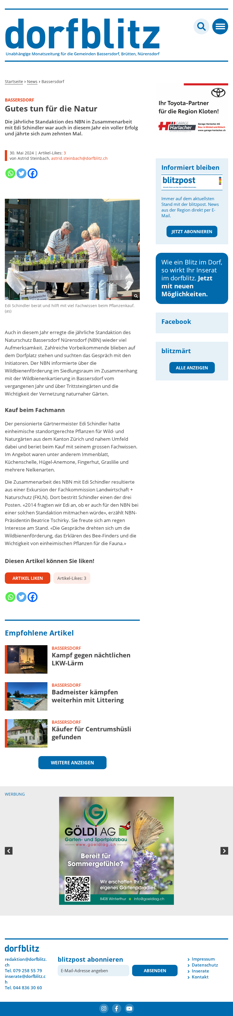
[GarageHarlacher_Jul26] (192, 108)
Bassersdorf (66, 648)
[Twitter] (21, 173)
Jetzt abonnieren (192, 231)
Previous (9, 851)
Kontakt (200, 977)
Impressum (203, 959)
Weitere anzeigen (72, 763)
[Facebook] (33, 173)
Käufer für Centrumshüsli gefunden (91, 733)
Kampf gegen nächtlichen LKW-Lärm (91, 659)
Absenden (155, 970)
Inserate (200, 971)
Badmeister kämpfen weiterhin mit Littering (88, 696)
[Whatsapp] (10, 173)
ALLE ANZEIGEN (192, 368)
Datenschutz (205, 965)
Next (224, 851)
